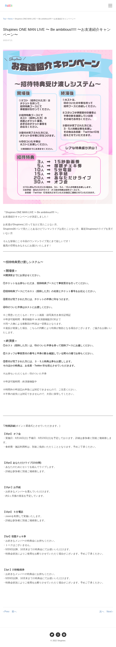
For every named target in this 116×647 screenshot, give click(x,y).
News (10, 19)
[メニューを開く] (110, 5)
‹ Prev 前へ (10, 611)
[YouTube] (58, 634)
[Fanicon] (64, 634)
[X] (52, 634)
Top (4, 19)
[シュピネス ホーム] (9, 5)
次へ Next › (106, 611)
